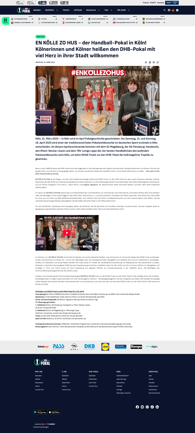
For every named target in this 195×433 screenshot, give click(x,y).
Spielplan (38, 376)
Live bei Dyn (39, 390)
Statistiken (39, 383)
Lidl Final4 (92, 383)
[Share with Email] (154, 62)
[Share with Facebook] (150, 62)
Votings (119, 390)
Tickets (146, 3)
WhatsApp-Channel (123, 393)
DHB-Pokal (93, 372)
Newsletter (120, 383)
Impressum (153, 390)
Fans (118, 372)
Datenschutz (153, 386)
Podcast (119, 386)
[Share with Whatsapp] (146, 62)
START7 (153, 3)
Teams (37, 386)
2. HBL (64, 372)
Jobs (150, 376)
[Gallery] (97, 347)
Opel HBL (39, 372)
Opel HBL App (121, 379)
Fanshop (160, 3)
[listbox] (97, 383)
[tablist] (81, 10)
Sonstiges (153, 372)
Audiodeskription (122, 376)
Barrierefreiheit (154, 393)
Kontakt (151, 383)
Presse (151, 379)
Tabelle (37, 379)
